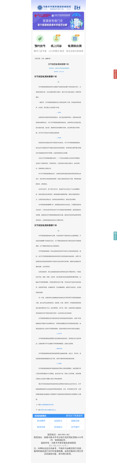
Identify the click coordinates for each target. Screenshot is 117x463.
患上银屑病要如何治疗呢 (46, 404)
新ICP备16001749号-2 (58, 445)
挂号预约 (75, 427)
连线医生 (58, 421)
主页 (43, 58)
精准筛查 (41, 427)
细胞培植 (75, 421)
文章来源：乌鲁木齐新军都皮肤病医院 (59, 68)
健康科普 (47, 58)
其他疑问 (58, 427)
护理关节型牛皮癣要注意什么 (48, 410)
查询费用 (41, 421)
